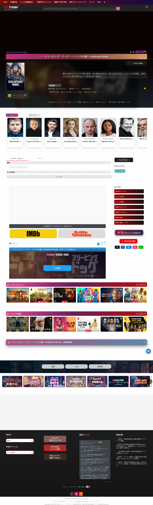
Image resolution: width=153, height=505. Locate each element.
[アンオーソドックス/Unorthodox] (41, 324)
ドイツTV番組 (120, 171)
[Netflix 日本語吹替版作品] (97, 381)
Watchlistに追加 (128, 241)
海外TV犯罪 (112, 102)
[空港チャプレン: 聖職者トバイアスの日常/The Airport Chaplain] (112, 295)
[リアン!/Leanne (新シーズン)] (41, 295)
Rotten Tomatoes (83, 499)
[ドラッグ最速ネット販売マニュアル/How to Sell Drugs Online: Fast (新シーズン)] (88, 324)
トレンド (91, 2)
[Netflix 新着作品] (12, 381)
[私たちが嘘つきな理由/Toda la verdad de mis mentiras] (17, 295)
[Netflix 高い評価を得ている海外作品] (76, 381)
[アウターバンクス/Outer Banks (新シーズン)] (135, 295)
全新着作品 (13, 2)
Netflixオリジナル (55, 102)
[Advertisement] (76, 28)
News (99, 2)
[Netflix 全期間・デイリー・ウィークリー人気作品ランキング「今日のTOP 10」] (140, 381)
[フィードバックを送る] (131, 52)
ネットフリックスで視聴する (136, 63)
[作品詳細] (17, 158)
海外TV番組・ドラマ (123, 102)
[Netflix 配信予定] (55, 381)
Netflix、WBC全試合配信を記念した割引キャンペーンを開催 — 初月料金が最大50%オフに (131, 464)
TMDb (73, 499)
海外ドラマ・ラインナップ (78, 2)
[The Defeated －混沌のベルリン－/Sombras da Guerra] (112, 324)
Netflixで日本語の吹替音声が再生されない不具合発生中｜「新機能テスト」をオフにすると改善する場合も (131, 446)
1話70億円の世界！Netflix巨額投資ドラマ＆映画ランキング (131, 452)
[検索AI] (148, 351)
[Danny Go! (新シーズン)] (88, 295)
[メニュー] (146, 7)
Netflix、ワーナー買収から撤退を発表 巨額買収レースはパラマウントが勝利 (131, 458)
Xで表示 (57, 268)
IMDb (76, 499)
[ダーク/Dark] (17, 324)
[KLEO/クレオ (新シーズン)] (65, 324)
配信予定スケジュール (44, 2)
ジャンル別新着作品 (26, 2)
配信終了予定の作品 (60, 2)
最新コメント (84, 434)
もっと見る (140, 284)
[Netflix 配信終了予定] (33, 381)
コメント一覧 (106, 482)
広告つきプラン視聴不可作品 (55, 456)
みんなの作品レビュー (54, 439)
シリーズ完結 (67, 102)
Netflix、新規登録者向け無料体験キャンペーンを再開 (131, 440)
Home (5, 2)
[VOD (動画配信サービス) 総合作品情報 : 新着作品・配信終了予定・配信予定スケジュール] (119, 381)
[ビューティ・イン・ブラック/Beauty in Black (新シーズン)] (65, 295)
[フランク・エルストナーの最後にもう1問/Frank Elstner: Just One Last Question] (135, 324)
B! (129, 247)
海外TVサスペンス (88, 102)
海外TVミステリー (101, 102)
